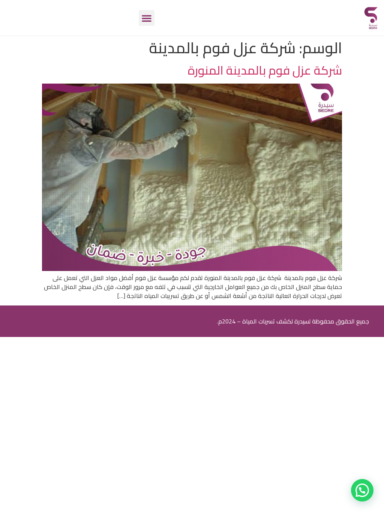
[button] (146, 18)
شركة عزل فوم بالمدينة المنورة (265, 70)
